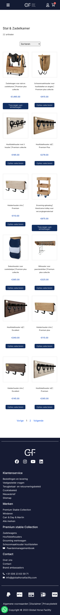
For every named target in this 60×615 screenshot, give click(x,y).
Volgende (38, 420)
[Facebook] (17, 462)
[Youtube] (33, 462)
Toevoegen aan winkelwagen (15, 106)
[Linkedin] (41, 462)
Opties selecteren (44, 105)
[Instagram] (25, 462)
